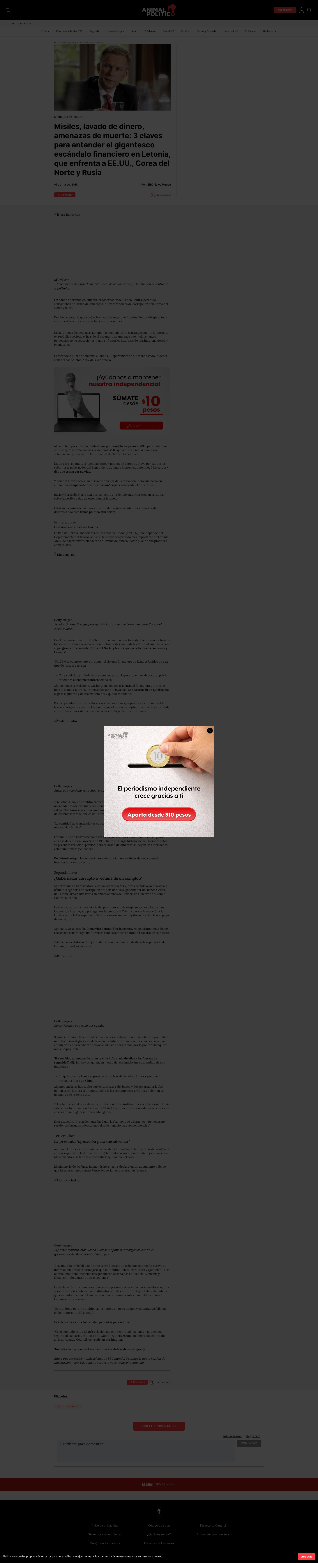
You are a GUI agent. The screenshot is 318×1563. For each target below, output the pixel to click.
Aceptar (306, 1556)
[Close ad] (210, 731)
